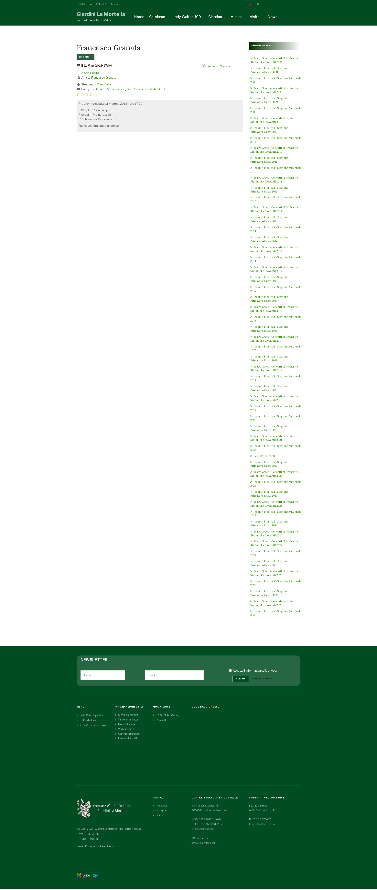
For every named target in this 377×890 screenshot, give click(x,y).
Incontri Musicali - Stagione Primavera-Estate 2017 (269, 329)
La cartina (85, 4)
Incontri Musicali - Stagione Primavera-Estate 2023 (269, 494)
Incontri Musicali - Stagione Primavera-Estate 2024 (269, 523)
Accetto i (255, 670)
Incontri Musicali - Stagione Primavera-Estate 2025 (269, 563)
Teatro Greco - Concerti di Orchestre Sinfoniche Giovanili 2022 (274, 474)
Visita (255, 17)
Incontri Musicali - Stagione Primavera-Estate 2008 (269, 70)
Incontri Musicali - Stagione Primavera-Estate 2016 (269, 299)
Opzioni (84, 57)
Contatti (115, 4)
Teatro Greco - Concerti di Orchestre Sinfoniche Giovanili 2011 (274, 150)
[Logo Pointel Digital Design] (95, 875)
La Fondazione (88, 720)
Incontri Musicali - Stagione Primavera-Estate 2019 (130, 89)
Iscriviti (240, 678)
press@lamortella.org (203, 842)
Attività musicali (89, 725)
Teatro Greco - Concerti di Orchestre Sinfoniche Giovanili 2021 (274, 438)
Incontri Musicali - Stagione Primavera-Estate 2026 (269, 593)
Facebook (161, 805)
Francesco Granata (103, 77)
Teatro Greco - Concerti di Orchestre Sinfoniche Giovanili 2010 (274, 120)
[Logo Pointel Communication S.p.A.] (87, 875)
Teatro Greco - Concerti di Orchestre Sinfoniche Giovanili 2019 (274, 398)
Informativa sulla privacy (261, 670)
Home (139, 17)
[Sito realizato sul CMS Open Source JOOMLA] (79, 875)
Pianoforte (104, 84)
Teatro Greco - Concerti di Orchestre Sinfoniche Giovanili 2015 (274, 269)
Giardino (215, 17)
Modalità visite (126, 724)
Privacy (89, 846)
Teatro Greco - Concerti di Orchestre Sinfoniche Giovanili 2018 (274, 368)
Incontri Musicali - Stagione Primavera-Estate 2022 (269, 464)
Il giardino (98, 715)
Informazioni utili (127, 738)
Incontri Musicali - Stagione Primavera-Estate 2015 (269, 279)
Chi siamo (157, 17)
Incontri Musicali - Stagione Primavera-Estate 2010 (269, 130)
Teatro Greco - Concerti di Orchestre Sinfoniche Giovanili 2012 (274, 179)
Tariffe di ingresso (128, 719)
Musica (236, 17)
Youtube (161, 815)
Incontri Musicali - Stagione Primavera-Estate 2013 (269, 219)
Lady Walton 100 (187, 17)
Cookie (99, 846)
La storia (85, 714)
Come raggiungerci (129, 733)
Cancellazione (262, 678)
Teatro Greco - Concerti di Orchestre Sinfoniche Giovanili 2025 (274, 573)
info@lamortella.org (202, 828)
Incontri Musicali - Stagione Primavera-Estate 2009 (269, 100)
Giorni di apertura (128, 714)
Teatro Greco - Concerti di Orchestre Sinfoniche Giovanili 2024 (274, 543)
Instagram (162, 810)
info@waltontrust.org (264, 824)
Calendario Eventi (264, 456)
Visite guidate (126, 729)
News (272, 17)
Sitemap (110, 846)
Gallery (101, 4)
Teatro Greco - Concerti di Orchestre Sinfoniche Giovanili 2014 (274, 249)
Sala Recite (91, 73)
